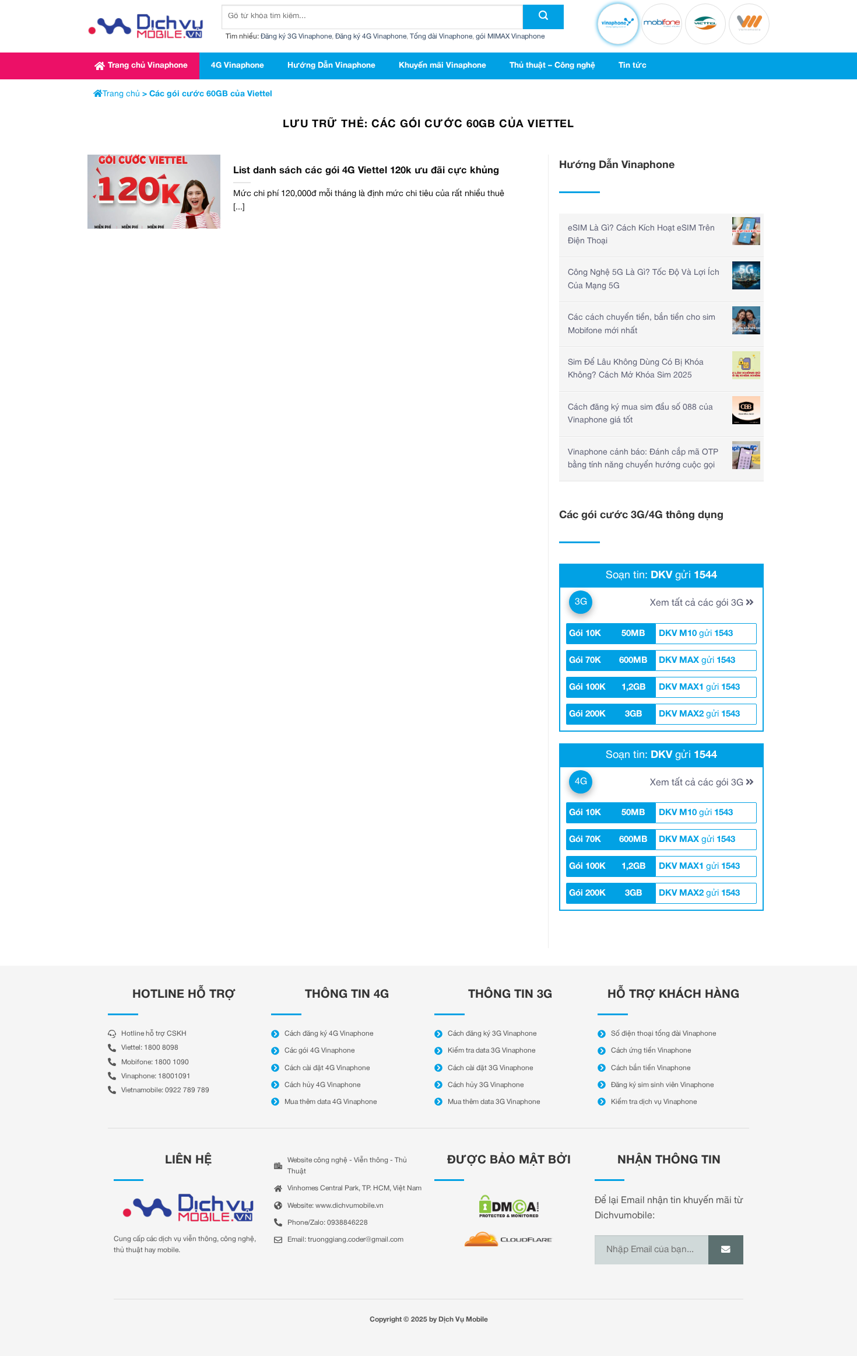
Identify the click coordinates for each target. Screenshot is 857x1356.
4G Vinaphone (237, 65)
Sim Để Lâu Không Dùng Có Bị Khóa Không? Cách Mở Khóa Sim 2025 (636, 369)
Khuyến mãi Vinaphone (442, 65)
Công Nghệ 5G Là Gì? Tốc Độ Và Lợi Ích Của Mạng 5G (643, 279)
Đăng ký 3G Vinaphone (296, 36)
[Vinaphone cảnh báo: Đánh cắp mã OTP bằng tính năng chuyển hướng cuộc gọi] (746, 455)
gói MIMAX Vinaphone (510, 36)
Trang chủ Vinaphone (148, 65)
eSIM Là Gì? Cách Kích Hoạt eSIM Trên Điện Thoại (641, 235)
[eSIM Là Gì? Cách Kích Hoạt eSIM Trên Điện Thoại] (746, 231)
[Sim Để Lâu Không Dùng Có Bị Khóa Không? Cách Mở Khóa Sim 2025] (746, 365)
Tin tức (633, 65)
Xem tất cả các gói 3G (698, 603)
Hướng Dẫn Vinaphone (331, 65)
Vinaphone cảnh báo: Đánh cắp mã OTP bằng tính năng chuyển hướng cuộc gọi (643, 459)
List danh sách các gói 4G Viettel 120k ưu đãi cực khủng (366, 170)
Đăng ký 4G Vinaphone (370, 36)
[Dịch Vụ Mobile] (145, 26)
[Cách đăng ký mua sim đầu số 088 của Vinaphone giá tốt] (746, 410)
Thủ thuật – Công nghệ (552, 65)
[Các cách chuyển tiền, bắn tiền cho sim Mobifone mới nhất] (746, 320)
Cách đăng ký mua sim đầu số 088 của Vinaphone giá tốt (640, 414)
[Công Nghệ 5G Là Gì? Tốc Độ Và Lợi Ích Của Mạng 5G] (746, 275)
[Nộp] (543, 17)
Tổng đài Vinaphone (441, 36)
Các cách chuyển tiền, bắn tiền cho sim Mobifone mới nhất (641, 324)
